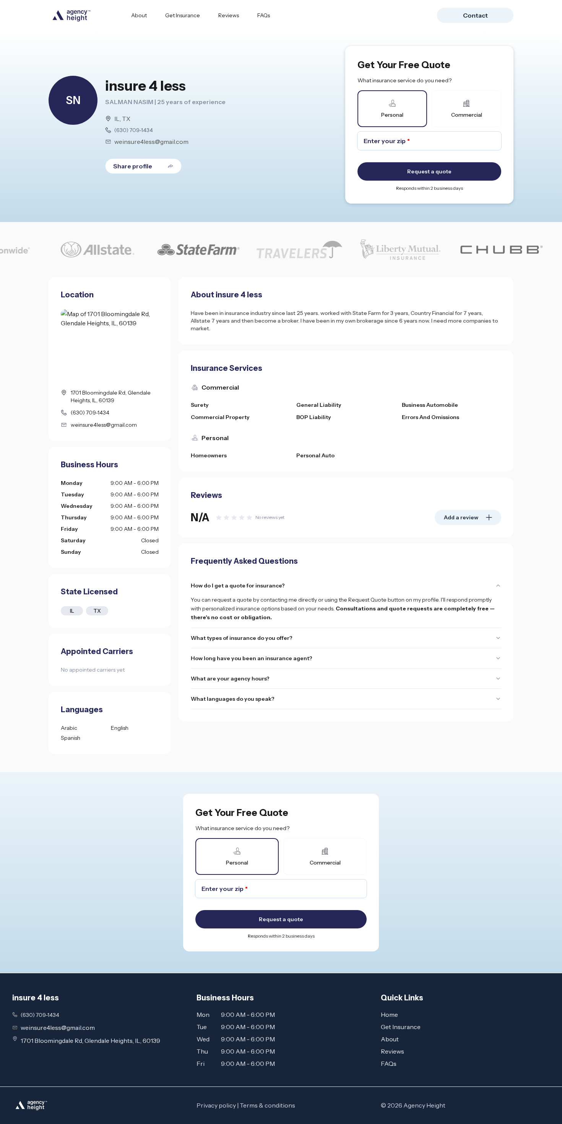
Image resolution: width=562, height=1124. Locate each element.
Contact (475, 15)
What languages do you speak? (233, 698)
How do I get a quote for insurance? (238, 585)
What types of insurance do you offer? (241, 638)
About (139, 15)
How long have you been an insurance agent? (251, 658)
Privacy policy (216, 1105)
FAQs (263, 15)
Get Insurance (182, 15)
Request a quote (429, 171)
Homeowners (209, 455)
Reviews (228, 15)
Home (389, 1014)
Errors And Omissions (430, 417)
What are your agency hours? (230, 678)
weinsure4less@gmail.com (151, 141)
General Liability (318, 404)
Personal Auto (315, 455)
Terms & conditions (267, 1105)
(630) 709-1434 (133, 130)
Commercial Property (220, 417)
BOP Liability (313, 417)
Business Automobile (430, 404)
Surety (200, 404)
